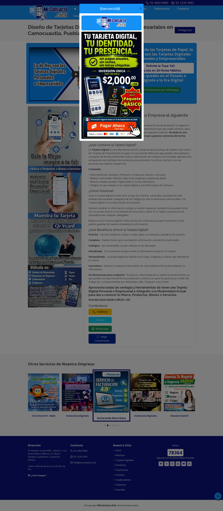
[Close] (141, 8)
